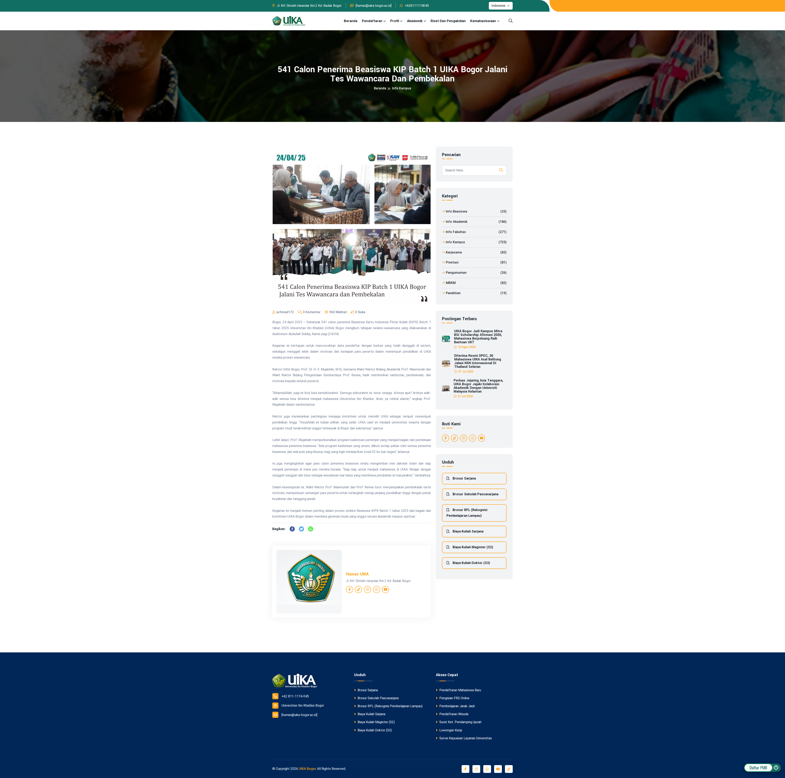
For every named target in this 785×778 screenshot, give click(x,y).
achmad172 (285, 312)
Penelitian (476, 293)
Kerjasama (476, 252)
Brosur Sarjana (464, 478)
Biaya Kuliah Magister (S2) (472, 547)
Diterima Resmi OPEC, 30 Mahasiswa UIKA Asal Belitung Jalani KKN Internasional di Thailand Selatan (477, 361)
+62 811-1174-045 (295, 696)
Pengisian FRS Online (453, 698)
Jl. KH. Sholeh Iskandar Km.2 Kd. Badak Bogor (309, 6)
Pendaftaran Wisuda (453, 714)
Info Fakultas (476, 232)
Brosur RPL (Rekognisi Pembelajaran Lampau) (466, 513)
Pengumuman (476, 273)
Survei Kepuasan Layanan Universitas (465, 738)
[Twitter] (301, 528)
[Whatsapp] (310, 528)
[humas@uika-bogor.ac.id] (373, 6)
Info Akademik (476, 222)
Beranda (350, 21)
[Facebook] (292, 528)
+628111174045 (417, 6)
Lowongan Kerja (450, 730)
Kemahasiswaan (483, 21)
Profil (394, 21)
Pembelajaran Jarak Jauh (456, 706)
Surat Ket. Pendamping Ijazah (459, 722)
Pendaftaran (372, 21)
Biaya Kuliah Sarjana (467, 531)
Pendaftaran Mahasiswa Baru (459, 690)
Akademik (415, 21)
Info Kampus (401, 88)
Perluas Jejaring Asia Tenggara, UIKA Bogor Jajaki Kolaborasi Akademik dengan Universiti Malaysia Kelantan (478, 386)
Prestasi (476, 262)
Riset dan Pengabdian (448, 21)
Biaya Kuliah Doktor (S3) (471, 563)
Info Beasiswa (476, 211)
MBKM (476, 283)
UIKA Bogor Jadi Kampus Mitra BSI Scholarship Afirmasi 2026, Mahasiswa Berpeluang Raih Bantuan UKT (478, 336)
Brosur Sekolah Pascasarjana (475, 494)
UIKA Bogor (307, 769)
